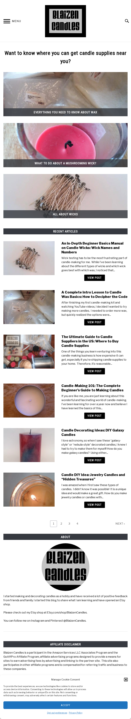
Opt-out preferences (57, 713)
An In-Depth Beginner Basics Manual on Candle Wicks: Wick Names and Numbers (92, 247)
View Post (95, 277)
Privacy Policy (75, 713)
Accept (65, 705)
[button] (126, 679)
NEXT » (120, 523)
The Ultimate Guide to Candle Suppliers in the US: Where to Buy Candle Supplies (90, 341)
